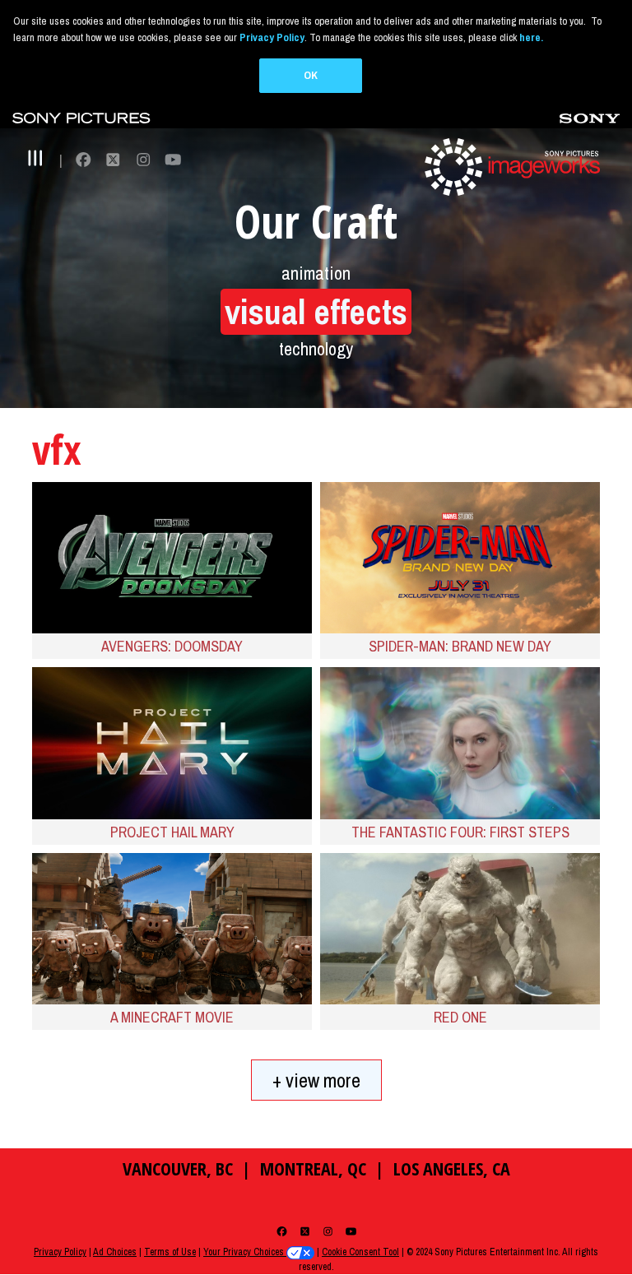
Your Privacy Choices (244, 1252)
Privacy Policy (60, 1252)
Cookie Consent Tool (360, 1252)
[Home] (510, 165)
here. (531, 37)
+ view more (316, 1080)
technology (316, 348)
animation (316, 273)
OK (311, 75)
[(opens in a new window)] (81, 117)
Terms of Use (170, 1252)
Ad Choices (115, 1252)
